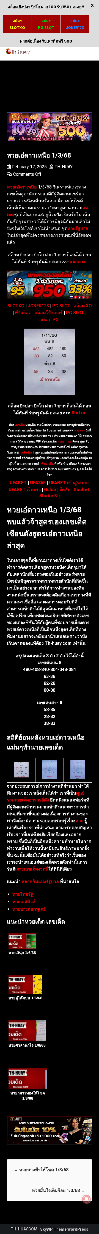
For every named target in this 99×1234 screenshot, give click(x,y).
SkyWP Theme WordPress (64, 1229)
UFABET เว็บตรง (25, 489)
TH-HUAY (64, 166)
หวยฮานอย (64, 441)
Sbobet (81, 489)
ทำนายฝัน (47, 463)
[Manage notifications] (86, 1199)
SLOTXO (15, 305)
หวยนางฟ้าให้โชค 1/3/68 (41, 1169)
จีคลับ (64, 489)
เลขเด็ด (20, 425)
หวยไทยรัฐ (22, 894)
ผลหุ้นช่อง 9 (27, 452)
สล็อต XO (83, 305)
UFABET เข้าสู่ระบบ (68, 482)
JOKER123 (38, 305)
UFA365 (38, 482)
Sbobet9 (48, 495)
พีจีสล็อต (23, 312)
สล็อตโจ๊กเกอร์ (49, 312)
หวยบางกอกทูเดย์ (29, 909)
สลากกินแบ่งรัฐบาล (40, 881)
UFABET (18, 482)
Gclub (50, 489)
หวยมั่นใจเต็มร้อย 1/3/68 (58, 1190)
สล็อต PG (49, 319)
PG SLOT (61, 305)
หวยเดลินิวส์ (23, 901)
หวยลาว (79, 430)
